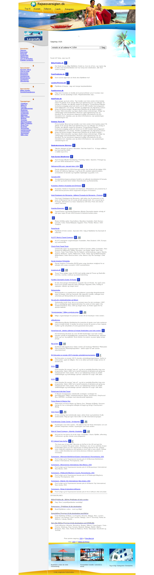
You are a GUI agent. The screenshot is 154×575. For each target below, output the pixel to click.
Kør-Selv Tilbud (25, 69)
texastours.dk (55, 270)
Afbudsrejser (24, 81)
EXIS (53, 366)
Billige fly (24, 105)
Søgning (23, 50)
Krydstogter (25, 113)
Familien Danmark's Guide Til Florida (63, 279)
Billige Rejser (25, 116)
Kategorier (24, 52)
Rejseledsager (25, 78)
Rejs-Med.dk (89, 538)
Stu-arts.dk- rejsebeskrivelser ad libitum (64, 300)
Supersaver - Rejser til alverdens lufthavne (65, 489)
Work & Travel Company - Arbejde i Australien (66, 431)
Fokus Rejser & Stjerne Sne (60, 401)
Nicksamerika (55, 290)
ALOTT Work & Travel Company (62, 237)
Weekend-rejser (26, 121)
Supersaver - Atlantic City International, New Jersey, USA (70, 481)
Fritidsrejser (25, 112)
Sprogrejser (24, 73)
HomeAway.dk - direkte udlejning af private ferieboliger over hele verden (76, 330)
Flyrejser (23, 107)
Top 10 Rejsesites (26, 58)
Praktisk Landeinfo (26, 60)
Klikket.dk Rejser (83, 542)
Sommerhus (24, 79)
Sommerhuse (24, 76)
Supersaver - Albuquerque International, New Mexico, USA (71, 464)
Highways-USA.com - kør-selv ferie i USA (65, 166)
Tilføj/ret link (24, 57)
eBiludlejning (55, 320)
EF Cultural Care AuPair (59, 441)
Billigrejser (24, 115)
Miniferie (23, 118)
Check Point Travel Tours (59, 246)
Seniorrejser (25, 128)
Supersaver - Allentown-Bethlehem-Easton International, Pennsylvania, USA (77, 456)
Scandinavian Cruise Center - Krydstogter (65, 421)
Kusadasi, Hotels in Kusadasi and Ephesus (66, 185)
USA (81, 538)
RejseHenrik (55, 228)
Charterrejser (25, 131)
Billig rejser (24, 135)
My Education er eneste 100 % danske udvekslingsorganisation (73, 355)
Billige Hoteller (25, 90)
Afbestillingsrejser (27, 108)
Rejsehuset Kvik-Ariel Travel (60, 391)
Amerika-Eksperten (57, 208)
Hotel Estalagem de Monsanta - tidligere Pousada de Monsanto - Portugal (77, 195)
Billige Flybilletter (26, 123)
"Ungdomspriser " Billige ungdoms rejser (65, 312)
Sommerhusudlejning (27, 92)
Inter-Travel (55, 412)
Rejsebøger (24, 74)
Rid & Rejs (54, 343)
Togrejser (24, 120)
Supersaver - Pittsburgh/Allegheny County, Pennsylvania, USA (72, 473)
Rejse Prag (24, 125)
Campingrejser (26, 130)
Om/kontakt (24, 55)
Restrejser (24, 110)
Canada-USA (55, 177)
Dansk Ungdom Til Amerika (60, 261)
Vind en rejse (24, 71)
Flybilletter (24, 103)
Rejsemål (23, 53)
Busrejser (24, 126)
